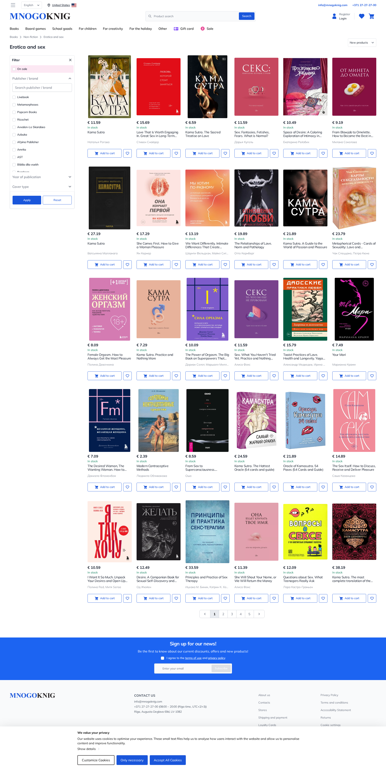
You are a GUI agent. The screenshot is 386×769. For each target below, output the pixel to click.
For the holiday (140, 29)
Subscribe (221, 668)
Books (14, 29)
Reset (57, 200)
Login (342, 18)
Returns (326, 717)
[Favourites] (362, 16)
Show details (86, 749)
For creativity (113, 29)
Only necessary (132, 760)
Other (162, 29)
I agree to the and (196, 658)
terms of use (193, 658)
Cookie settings (331, 725)
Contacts (264, 702)
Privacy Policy (329, 695)
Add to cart (107, 153)
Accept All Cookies (168, 760)
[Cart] (371, 16)
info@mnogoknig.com (333, 5)
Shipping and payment (272, 717)
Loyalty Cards (267, 725)
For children (87, 29)
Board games (35, 29)
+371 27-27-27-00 (364, 5)
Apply (27, 200)
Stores (262, 710)
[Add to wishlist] (127, 153)
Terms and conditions (334, 702)
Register (344, 14)
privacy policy (216, 658)
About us (264, 695)
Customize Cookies (96, 760)
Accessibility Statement (336, 710)
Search (246, 16)
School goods (62, 29)
